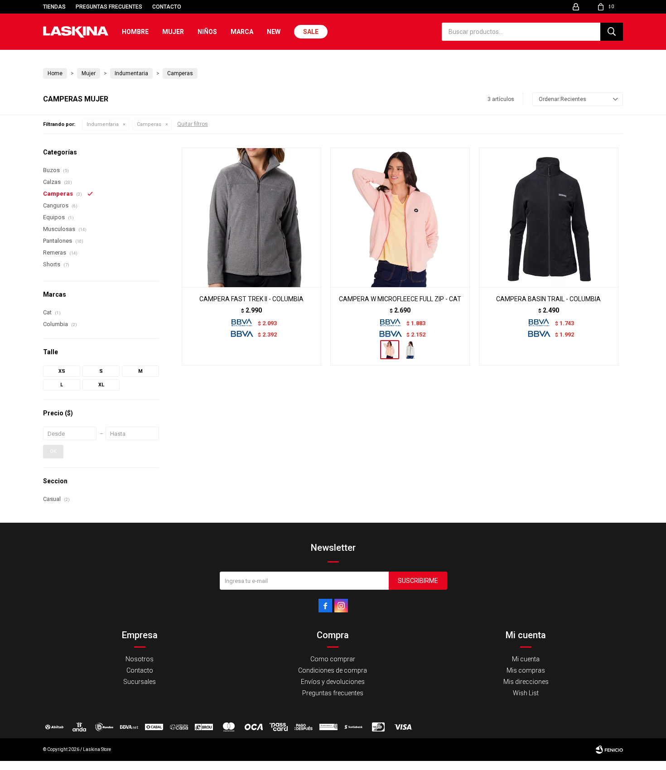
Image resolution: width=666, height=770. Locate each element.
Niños (207, 31)
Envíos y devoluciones (333, 681)
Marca (242, 31)
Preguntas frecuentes (109, 7)
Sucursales (139, 681)
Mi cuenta (526, 659)
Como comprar (332, 659)
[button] (611, 32)
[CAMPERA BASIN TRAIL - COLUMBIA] (548, 217)
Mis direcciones (526, 681)
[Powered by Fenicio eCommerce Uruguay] (609, 749)
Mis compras (526, 670)
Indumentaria (103, 124)
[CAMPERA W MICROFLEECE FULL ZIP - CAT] (400, 217)
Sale (311, 31)
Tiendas (54, 7)
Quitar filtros (192, 124)
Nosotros (139, 659)
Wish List (526, 693)
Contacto (166, 7)
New (273, 31)
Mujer (173, 31)
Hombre (135, 31)
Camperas (149, 124)
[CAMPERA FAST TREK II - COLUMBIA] (251, 217)
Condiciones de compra (332, 670)
